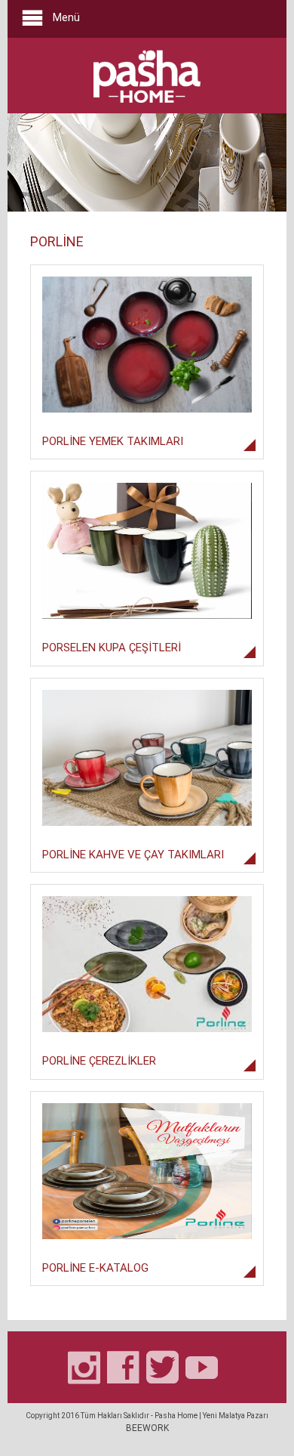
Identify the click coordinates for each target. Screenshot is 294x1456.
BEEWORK (147, 1428)
